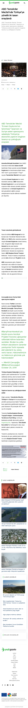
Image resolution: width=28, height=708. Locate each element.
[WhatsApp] (7, 88)
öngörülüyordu (6, 422)
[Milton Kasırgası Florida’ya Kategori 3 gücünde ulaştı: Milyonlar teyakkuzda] (14, 560)
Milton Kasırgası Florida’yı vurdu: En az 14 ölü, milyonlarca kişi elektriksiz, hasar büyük (13, 547)
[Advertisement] (14, 45)
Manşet (8, 84)
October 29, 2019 (9, 368)
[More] (21, 88)
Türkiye (13, 84)
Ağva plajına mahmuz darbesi (12, 614)
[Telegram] (18, 88)
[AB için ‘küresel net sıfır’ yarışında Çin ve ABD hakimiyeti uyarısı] (14, 514)
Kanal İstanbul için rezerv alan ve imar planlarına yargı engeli (13, 609)
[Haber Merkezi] (2, 60)
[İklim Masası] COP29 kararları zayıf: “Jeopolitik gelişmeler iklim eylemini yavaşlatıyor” (12, 502)
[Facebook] (11, 88)
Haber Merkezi (8, 60)
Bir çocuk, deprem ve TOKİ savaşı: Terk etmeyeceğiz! (13, 595)
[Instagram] (5, 685)
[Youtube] (13, 685)
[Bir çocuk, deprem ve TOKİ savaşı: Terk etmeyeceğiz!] (14, 586)
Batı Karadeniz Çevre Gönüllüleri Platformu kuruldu (13, 625)
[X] (14, 88)
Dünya (2, 84)
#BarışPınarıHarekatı (10, 331)
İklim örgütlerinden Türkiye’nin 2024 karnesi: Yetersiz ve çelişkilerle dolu (14, 603)
